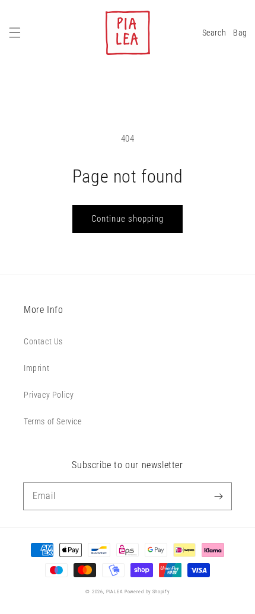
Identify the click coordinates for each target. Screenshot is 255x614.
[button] (15, 33)
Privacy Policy (49, 394)
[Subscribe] (218, 496)
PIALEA (114, 591)
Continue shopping (127, 218)
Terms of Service (53, 421)
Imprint (36, 368)
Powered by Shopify (147, 591)
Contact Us (43, 341)
